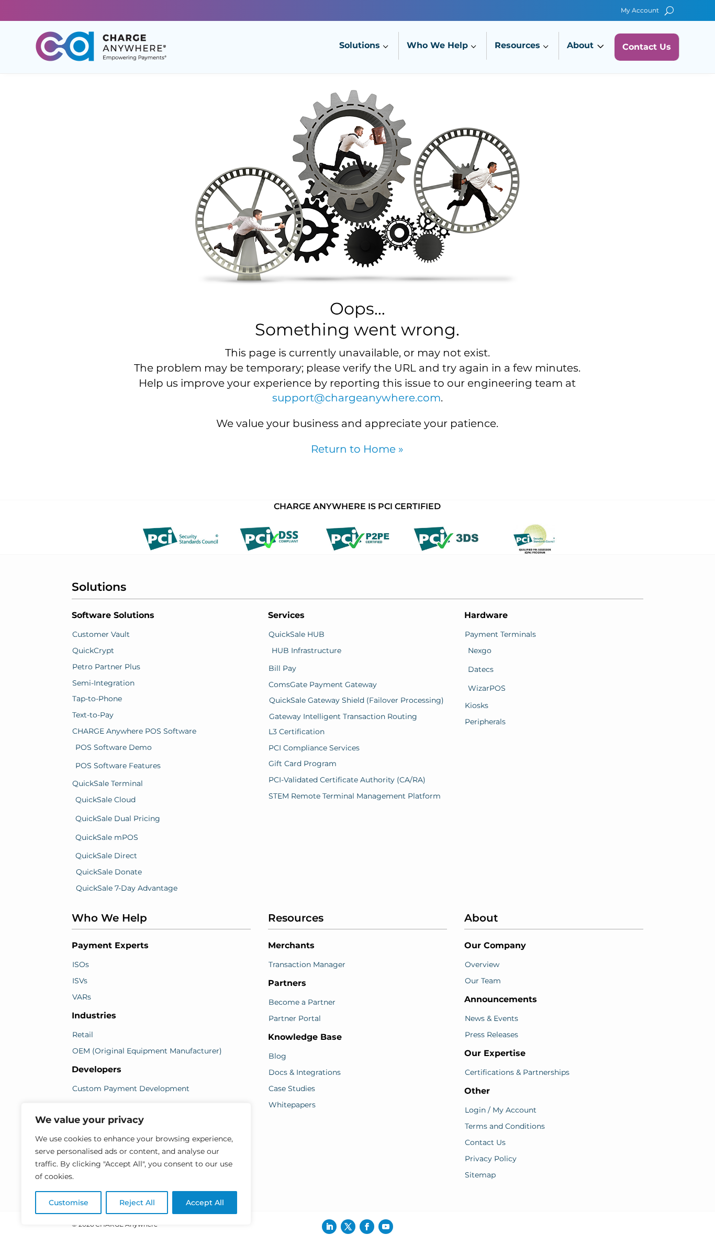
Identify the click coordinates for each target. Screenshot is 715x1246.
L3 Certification (297, 731)
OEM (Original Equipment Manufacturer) (147, 1051)
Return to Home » (357, 449)
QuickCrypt (93, 650)
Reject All (137, 1202)
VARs (81, 997)
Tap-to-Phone (97, 698)
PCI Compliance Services (314, 748)
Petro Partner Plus (106, 666)
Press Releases (491, 1034)
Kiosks (476, 705)
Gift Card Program (303, 763)
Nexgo (479, 650)
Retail (82, 1034)
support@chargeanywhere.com (356, 397)
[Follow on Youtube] (385, 1226)
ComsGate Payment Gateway (323, 684)
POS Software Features (118, 765)
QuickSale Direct (106, 855)
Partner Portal (295, 1018)
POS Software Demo (113, 747)
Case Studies (292, 1088)
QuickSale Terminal (107, 783)
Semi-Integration (103, 683)
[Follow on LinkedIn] (329, 1226)
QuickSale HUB (297, 634)
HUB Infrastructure (306, 650)
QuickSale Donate (109, 872)
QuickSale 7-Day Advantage (126, 888)
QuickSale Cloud (105, 799)
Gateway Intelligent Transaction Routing (343, 716)
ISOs (80, 964)
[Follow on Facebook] (367, 1226)
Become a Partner (302, 1002)
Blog (277, 1056)
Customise (68, 1202)
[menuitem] (365, 47)
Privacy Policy (491, 1158)
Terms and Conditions (505, 1126)
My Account (640, 10)
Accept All (205, 1202)
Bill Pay (282, 668)
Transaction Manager (307, 964)
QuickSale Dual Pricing (117, 818)
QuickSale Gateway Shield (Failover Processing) (356, 700)
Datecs (481, 669)
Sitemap (480, 1175)
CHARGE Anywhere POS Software (134, 731)
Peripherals (485, 721)
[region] (136, 1164)
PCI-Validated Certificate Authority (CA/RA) (347, 779)
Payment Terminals (500, 634)
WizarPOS (487, 688)
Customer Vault (101, 634)
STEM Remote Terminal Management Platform (355, 796)
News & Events (491, 1018)
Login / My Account (501, 1110)
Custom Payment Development (130, 1088)
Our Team (483, 980)
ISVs (79, 980)
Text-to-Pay (93, 715)
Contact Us (485, 1142)
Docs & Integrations (305, 1072)
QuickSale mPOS (106, 837)
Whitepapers (292, 1104)
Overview (482, 964)
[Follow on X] (348, 1226)
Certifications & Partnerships (517, 1072)
